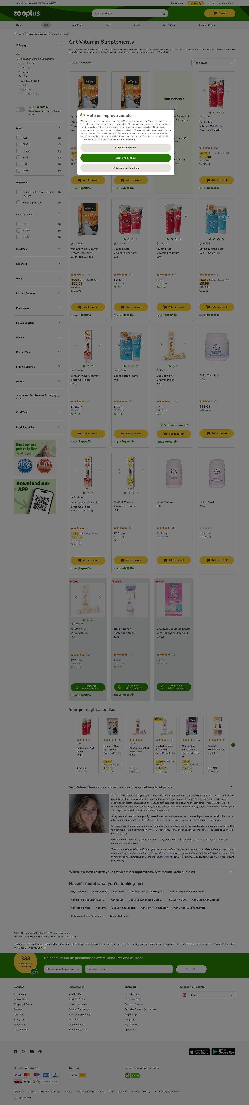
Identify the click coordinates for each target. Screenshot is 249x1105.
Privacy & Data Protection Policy (119, 139)
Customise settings (125, 147)
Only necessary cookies (126, 168)
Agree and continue (126, 157)
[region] (125, 142)
